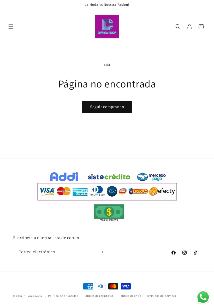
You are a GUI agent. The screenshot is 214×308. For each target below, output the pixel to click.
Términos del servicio (161, 296)
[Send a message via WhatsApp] (203, 297)
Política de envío (130, 296)
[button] (11, 26)
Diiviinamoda (33, 296)
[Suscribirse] (101, 252)
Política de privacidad (63, 296)
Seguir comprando (107, 106)
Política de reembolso (99, 296)
